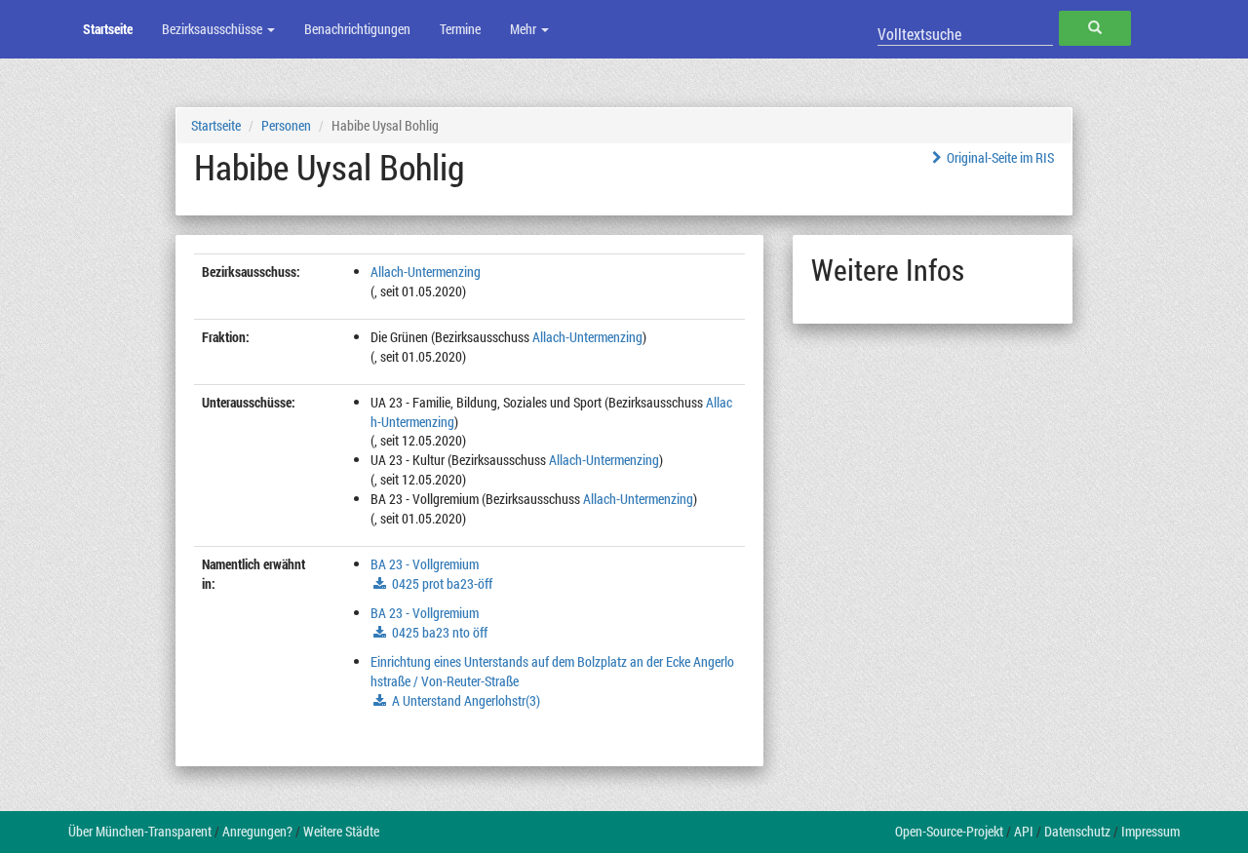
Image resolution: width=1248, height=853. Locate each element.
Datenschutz (1077, 831)
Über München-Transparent (140, 831)
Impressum (1150, 831)
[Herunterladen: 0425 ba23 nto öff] (381, 632)
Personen (286, 125)
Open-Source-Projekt (949, 831)
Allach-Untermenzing (425, 271)
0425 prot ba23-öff (442, 583)
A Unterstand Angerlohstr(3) (466, 700)
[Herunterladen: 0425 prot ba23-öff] (381, 583)
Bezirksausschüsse (213, 28)
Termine (460, 28)
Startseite (108, 28)
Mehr (524, 28)
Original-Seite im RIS (1000, 157)
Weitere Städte (341, 831)
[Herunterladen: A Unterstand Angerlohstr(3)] (381, 700)
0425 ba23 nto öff (440, 632)
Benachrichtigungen (357, 28)
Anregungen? (257, 831)
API (1024, 831)
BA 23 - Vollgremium (424, 564)
